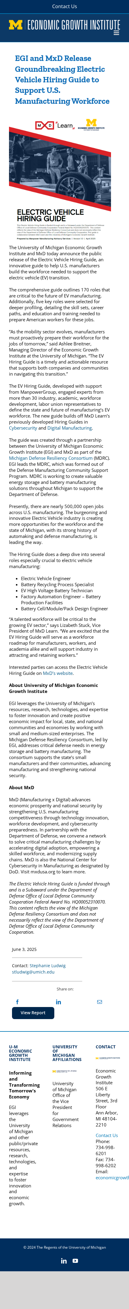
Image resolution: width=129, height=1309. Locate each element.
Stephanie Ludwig (48, 965)
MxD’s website (58, 673)
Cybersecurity (23, 428)
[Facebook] (17, 1002)
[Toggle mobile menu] (117, 33)
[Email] (99, 1002)
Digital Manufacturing (69, 428)
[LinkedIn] (58, 1002)
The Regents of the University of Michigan (71, 1247)
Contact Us (107, 1135)
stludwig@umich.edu (33, 972)
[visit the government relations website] (64, 1073)
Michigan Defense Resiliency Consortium (51, 458)
